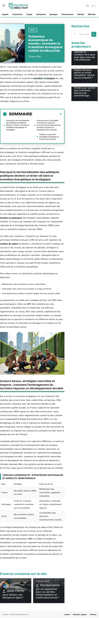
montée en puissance (11, 218)
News (32, 30)
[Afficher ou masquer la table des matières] (47, 114)
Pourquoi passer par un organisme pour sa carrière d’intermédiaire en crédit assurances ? (48, 591)
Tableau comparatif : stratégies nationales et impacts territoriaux (49, 136)
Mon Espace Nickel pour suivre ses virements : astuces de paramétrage (84, 90)
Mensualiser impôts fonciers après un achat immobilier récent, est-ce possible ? (84, 72)
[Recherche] (87, 6)
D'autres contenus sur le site (23, 574)
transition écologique (44, 78)
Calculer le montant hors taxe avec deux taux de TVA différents (84, 56)
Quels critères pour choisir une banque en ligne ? (13, 594)
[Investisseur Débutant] (18, 6)
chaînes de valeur (9, 243)
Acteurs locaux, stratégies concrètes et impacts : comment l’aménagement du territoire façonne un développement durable (49, 125)
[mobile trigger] (5, 6)
